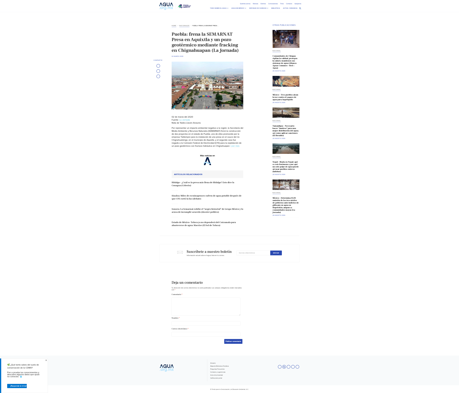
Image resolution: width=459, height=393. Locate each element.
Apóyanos (298, 4)
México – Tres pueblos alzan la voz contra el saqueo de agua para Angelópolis (285, 97)
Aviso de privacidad (216, 375)
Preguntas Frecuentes (217, 369)
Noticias (255, 4)
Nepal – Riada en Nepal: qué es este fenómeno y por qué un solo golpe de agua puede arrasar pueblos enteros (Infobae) (286, 167)
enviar (276, 253)
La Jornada (184, 120)
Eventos (263, 4)
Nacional (277, 51)
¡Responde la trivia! (18, 386)
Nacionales (184, 25)
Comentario (177, 294)
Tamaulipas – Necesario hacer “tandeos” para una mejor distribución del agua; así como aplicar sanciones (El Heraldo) (286, 131)
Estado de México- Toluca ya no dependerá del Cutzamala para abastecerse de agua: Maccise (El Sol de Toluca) (204, 224)
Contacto (289, 4)
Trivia (282, 4)
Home (174, 25)
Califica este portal (216, 378)
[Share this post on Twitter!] (158, 71)
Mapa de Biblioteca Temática (219, 366)
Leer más (235, 146)
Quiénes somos (245, 4)
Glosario (213, 363)
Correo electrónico (180, 329)
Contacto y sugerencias (217, 372)
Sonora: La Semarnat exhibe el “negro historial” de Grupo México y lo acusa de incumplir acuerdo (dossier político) (207, 210)
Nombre (176, 318)
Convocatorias (273, 4)
